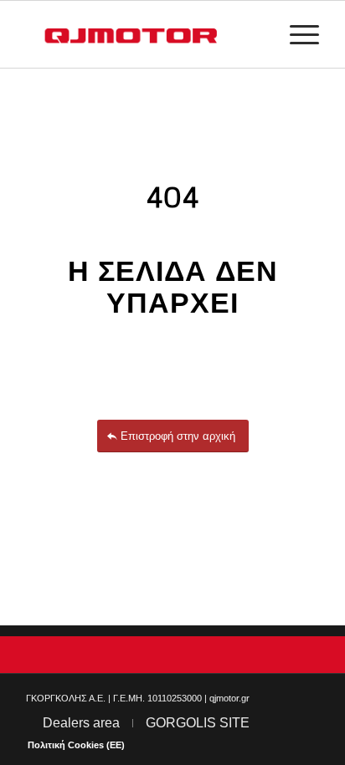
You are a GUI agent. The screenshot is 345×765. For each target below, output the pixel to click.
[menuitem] (296, 34)
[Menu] (296, 34)
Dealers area (81, 723)
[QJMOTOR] (143, 34)
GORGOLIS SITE (198, 723)
